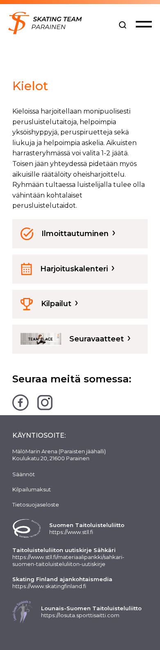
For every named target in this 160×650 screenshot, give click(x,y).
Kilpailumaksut (31, 489)
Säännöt (23, 474)
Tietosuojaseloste (35, 504)
